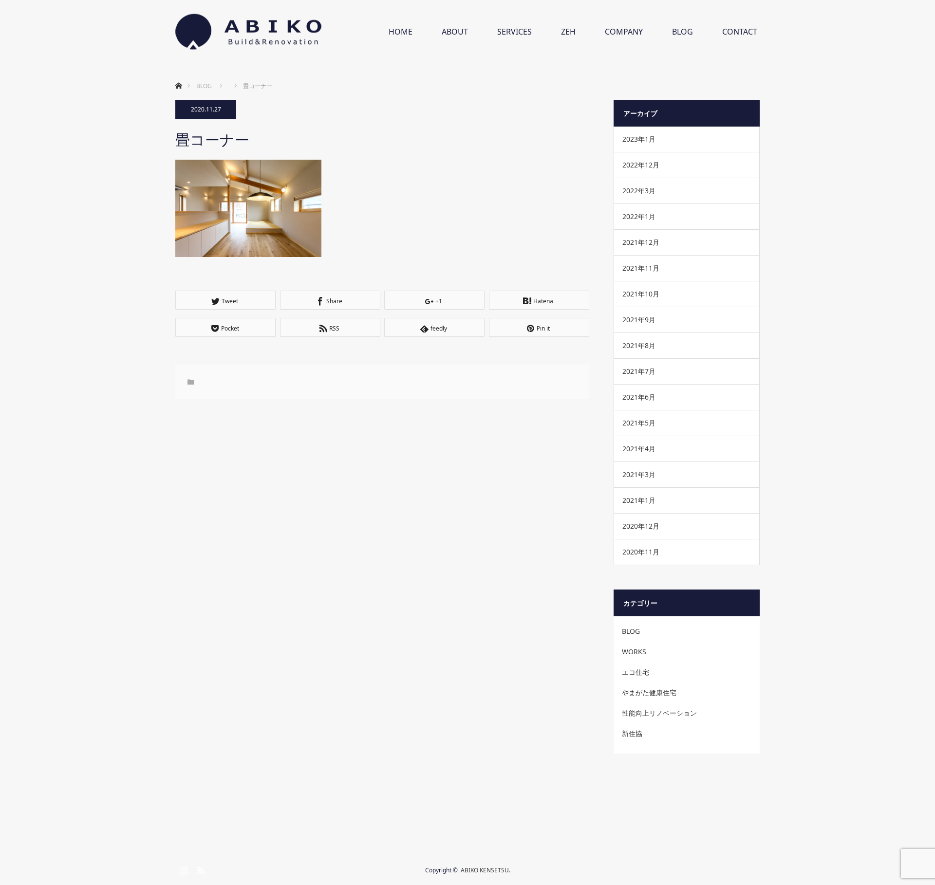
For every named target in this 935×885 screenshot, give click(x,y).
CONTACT (739, 31)
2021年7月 (638, 371)
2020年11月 (640, 551)
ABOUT (455, 31)
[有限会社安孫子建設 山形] (248, 32)
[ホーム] (178, 74)
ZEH (568, 31)
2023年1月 (638, 139)
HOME (400, 31)
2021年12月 (640, 242)
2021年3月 (638, 474)
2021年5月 (638, 422)
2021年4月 (638, 448)
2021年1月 (638, 500)
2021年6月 (638, 397)
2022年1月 (638, 216)
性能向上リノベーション (659, 713)
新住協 (632, 733)
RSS (199, 869)
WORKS (634, 651)
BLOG (682, 31)
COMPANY (624, 31)
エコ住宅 (635, 672)
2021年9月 (638, 319)
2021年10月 (640, 293)
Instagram (182, 869)
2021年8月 (638, 345)
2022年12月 (640, 164)
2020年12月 (640, 526)
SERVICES (514, 31)
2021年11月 (640, 268)
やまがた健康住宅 (649, 692)
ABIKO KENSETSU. (485, 870)
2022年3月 (638, 190)
